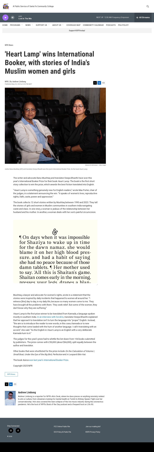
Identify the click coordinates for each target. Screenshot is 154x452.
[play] (5, 17)
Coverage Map (73, 25)
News (28, 25)
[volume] (13, 17)
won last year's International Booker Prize (48, 360)
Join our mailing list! (93, 426)
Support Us (41, 25)
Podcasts (111, 25)
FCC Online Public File (62, 426)
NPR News (9, 45)
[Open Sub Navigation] (22, 25)
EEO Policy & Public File (62, 432)
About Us (56, 25)
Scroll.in (60, 317)
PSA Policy (123, 25)
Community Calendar (93, 25)
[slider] (16, 17)
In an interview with (46, 317)
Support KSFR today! (77, 31)
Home (5, 25)
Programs (15, 25)
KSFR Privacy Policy (93, 432)
